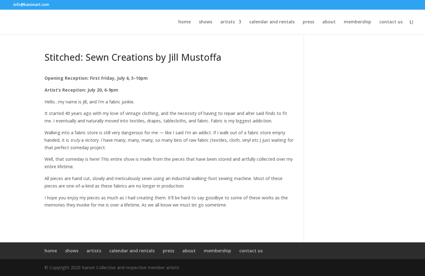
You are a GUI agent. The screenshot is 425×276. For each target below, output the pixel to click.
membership (357, 22)
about (329, 22)
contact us (391, 22)
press (308, 22)
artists (227, 22)
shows (205, 22)
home (184, 22)
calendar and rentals (272, 22)
